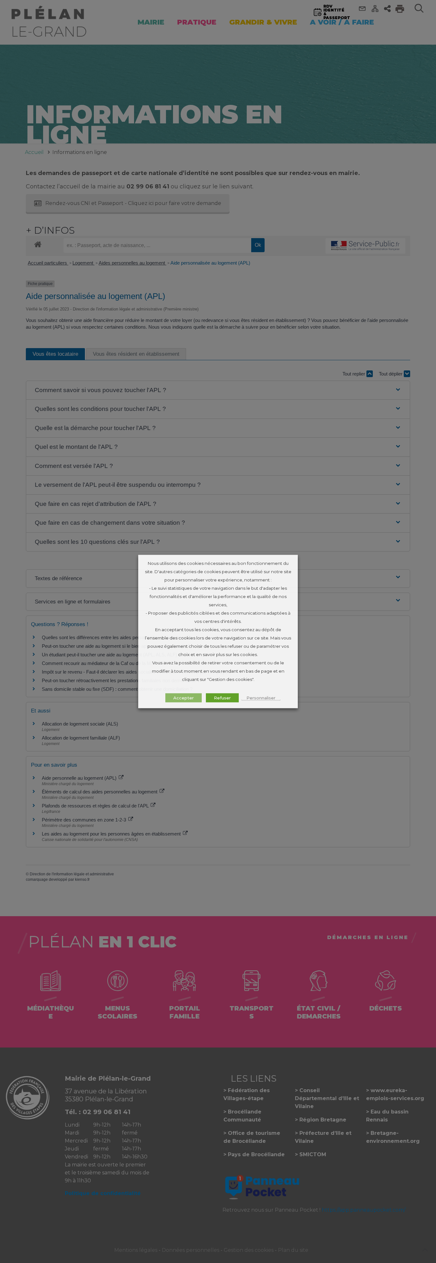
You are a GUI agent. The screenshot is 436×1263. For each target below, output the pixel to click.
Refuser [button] (222, 697)
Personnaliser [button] (260, 697)
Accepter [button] (183, 697)
